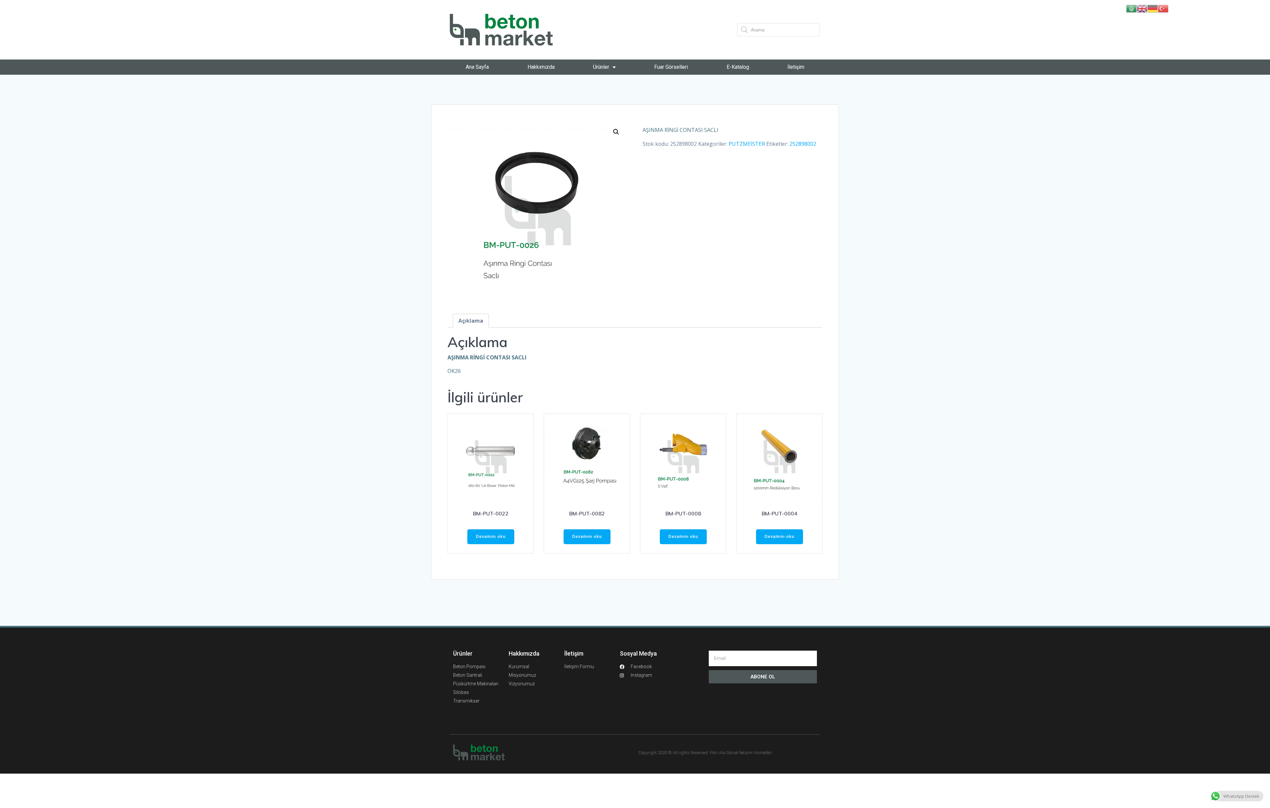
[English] (1142, 8)
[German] (1152, 8)
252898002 (802, 143)
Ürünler (601, 67)
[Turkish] (1163, 8)
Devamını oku (491, 536)
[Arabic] (1131, 8)
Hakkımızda (541, 67)
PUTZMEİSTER (747, 143)
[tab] (471, 321)
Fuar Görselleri (671, 67)
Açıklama (470, 320)
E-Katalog (738, 67)
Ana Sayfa (477, 67)
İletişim (795, 67)
